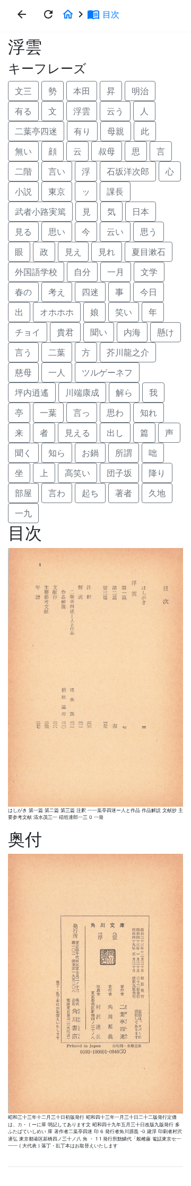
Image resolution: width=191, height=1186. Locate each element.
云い (115, 231)
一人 (56, 372)
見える (77, 432)
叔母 (106, 151)
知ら (56, 453)
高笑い (77, 473)
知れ (148, 412)
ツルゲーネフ (107, 372)
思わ (115, 412)
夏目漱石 (149, 252)
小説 (23, 191)
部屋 (23, 493)
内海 (132, 332)
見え (73, 252)
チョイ (27, 332)
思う (148, 231)
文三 (23, 91)
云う (115, 111)
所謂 (123, 453)
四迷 (90, 292)
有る (23, 111)
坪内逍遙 (32, 392)
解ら (124, 392)
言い (56, 171)
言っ (81, 412)
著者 (123, 493)
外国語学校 (36, 272)
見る (23, 231)
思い (56, 231)
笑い (123, 312)
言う (23, 352)
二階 (23, 171)
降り (157, 473)
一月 (115, 272)
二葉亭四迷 (36, 131)
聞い (98, 332)
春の (23, 292)
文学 (149, 272)
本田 (81, 91)
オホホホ (57, 312)
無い (23, 151)
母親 (115, 131)
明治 (140, 91)
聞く (23, 453)
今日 (148, 292)
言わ (56, 493)
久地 (157, 493)
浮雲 (81, 111)
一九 (23, 513)
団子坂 (119, 473)
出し (115, 432)
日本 (140, 211)
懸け (165, 332)
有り (82, 131)
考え (56, 292)
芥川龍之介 (128, 352)
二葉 (56, 352)
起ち (90, 493)
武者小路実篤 (40, 211)
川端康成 (82, 392)
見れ (106, 252)
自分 (82, 272)
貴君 (65, 332)
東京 (56, 191)
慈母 (23, 372)
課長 (115, 191)
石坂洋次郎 (128, 171)
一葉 (48, 412)
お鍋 (90, 453)
